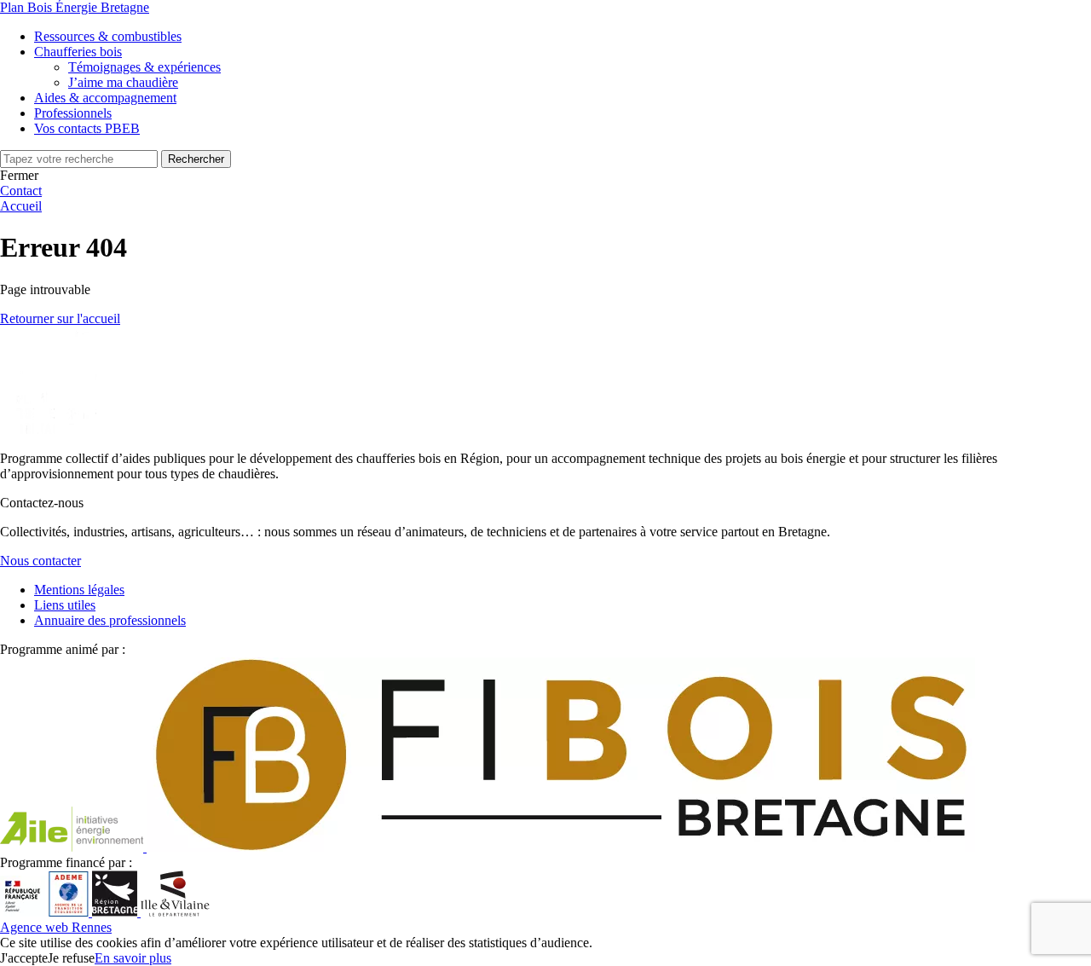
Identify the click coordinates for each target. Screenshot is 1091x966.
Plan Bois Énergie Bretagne (74, 7)
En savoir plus (133, 958)
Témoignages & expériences (144, 67)
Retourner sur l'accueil (60, 318)
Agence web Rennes (56, 927)
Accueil (21, 206)
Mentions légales (79, 589)
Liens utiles (64, 605)
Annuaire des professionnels (110, 620)
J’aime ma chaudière (123, 82)
